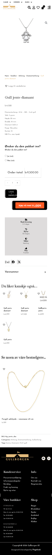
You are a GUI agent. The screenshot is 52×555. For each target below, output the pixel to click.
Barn (27, 2)
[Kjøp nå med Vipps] (29, 205)
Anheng (22, 76)
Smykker (14, 76)
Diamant (15, 443)
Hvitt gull (23, 443)
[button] (49, 8)
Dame (5, 2)
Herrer (17, 2)
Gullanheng (36, 440)
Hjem (7, 76)
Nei (10, 161)
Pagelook (37, 550)
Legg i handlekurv (12, 193)
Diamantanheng (32, 76)
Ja (10, 156)
